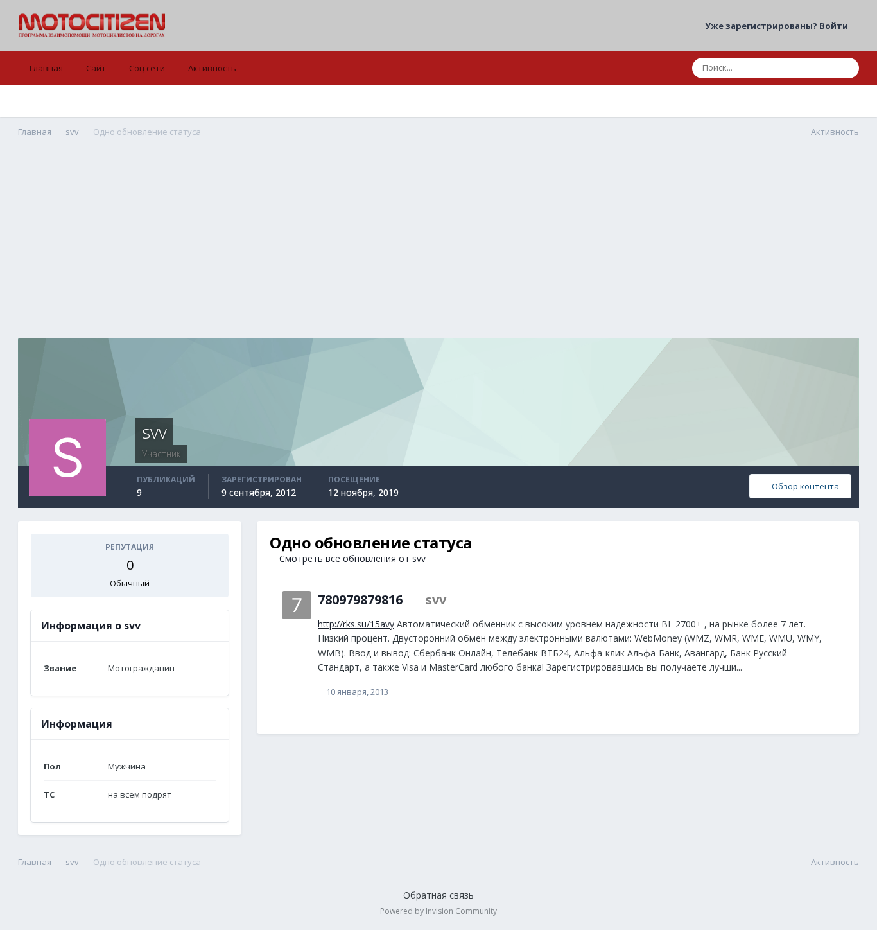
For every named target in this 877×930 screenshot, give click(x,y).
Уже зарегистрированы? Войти (778, 25)
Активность (212, 68)
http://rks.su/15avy (356, 624)
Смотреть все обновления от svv (351, 558)
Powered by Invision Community (438, 911)
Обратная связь (438, 895)
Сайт (96, 68)
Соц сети (147, 68)
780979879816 (360, 599)
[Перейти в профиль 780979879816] (296, 605)
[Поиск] (845, 68)
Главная (46, 68)
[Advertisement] (438, 248)
